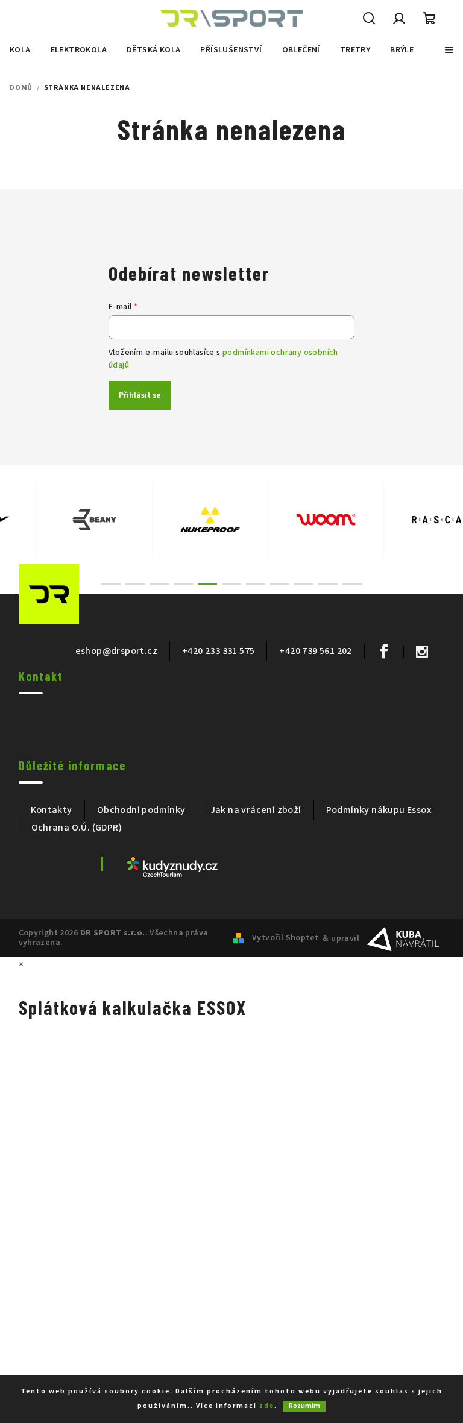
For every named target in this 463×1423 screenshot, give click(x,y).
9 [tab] (303, 584)
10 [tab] (328, 584)
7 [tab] (255, 584)
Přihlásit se (140, 395)
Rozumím (304, 1406)
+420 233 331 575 (218, 651)
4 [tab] (183, 584)
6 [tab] (231, 584)
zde (266, 1406)
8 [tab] (279, 584)
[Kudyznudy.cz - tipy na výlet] (172, 866)
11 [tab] (352, 584)
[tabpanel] (58, 519)
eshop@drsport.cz (116, 651)
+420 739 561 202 (315, 651)
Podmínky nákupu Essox (378, 810)
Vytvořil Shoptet (285, 938)
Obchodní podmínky (141, 810)
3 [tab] (159, 584)
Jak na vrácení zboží (255, 810)
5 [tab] (207, 584)
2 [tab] (135, 584)
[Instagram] (421, 652)
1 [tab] (111, 584)
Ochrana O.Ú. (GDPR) (76, 827)
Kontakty (51, 810)
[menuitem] (20, 50)
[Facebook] (383, 651)
